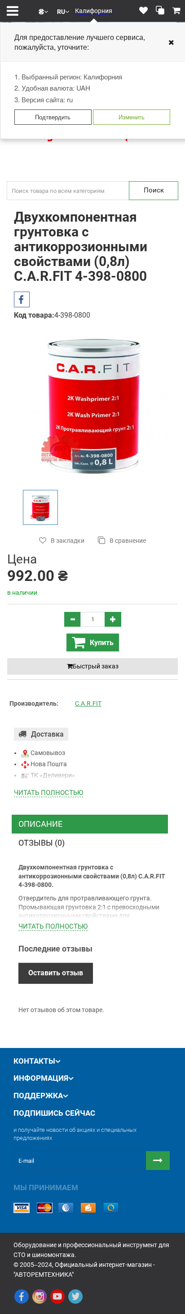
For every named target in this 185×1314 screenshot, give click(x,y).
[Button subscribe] (158, 1160)
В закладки (67, 540)
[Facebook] (21, 1296)
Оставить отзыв (55, 973)
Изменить (132, 117)
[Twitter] (75, 1296)
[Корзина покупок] (176, 10)
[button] (43, 11)
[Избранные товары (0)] (143, 10)
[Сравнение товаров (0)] (160, 11)
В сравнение (128, 540)
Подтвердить (52, 117)
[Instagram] (39, 1296)
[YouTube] (57, 1296)
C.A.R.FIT (88, 703)
